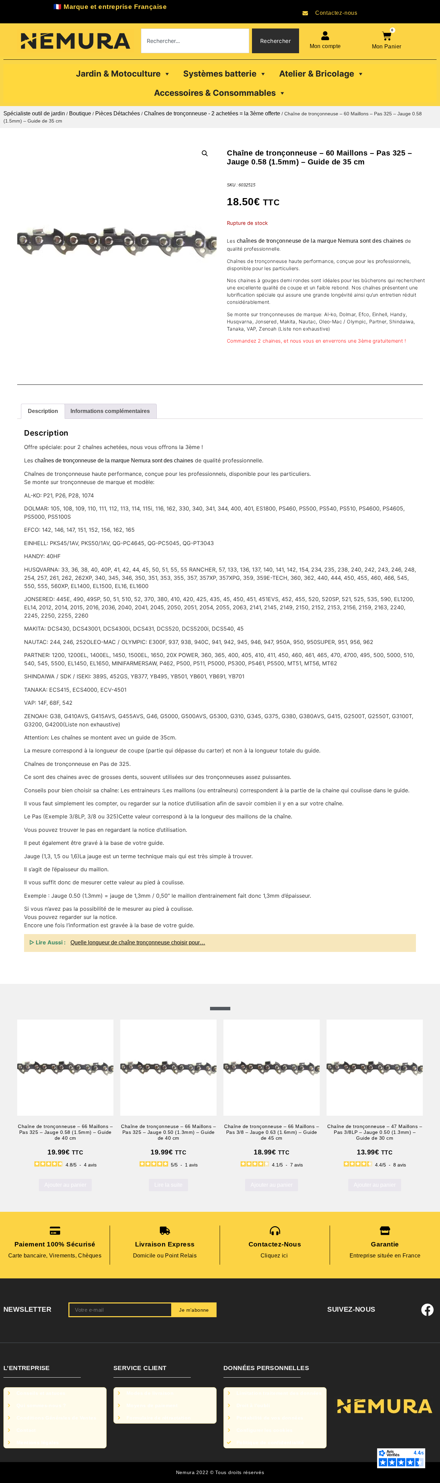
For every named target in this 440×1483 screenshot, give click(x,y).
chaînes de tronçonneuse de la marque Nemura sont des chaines (320, 241)
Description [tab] (43, 411)
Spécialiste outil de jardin (34, 113)
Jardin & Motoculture (118, 74)
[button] (205, 153)
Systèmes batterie (219, 74)
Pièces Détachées (117, 113)
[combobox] (195, 40)
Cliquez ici (275, 1255)
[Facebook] (428, 1310)
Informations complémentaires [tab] (110, 411)
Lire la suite (168, 1185)
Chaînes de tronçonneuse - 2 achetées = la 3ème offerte (212, 113)
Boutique (80, 113)
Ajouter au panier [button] (65, 1185)
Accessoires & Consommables (215, 93)
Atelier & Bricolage (316, 74)
